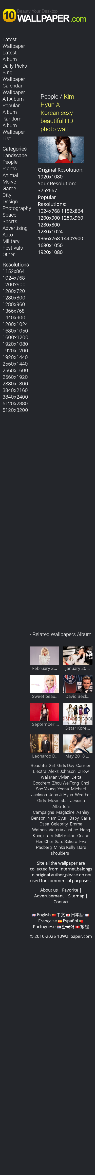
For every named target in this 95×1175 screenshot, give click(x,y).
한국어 (68, 926)
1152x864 (14, 271)
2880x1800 (15, 383)
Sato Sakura (66, 841)
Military (11, 241)
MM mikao (65, 835)
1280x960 (14, 304)
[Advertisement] (61, 445)
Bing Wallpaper (14, 75)
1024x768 (14, 277)
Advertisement (49, 896)
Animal (10, 175)
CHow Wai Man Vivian (65, 774)
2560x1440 (15, 363)
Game (9, 188)
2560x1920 (15, 376)
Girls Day (65, 765)
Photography (17, 208)
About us (49, 890)
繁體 (84, 926)
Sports (10, 221)
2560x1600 (15, 370)
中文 (60, 914)
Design (10, 201)
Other (9, 254)
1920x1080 (15, 343)
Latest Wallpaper (14, 42)
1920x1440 (15, 357)
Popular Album (11, 108)
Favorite (70, 890)
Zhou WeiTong (65, 783)
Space (9, 214)
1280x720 (14, 291)
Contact (61, 902)
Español (70, 921)
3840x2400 (15, 396)
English (44, 914)
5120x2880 (15, 403)
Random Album (12, 121)
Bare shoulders (68, 850)
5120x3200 (15, 409)
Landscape (15, 155)
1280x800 (14, 297)
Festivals (13, 247)
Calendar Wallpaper (14, 88)
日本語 (77, 914)
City (7, 194)
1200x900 (14, 284)
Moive (9, 181)
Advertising (15, 227)
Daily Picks (15, 65)
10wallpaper (47, 14)
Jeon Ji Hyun (61, 794)
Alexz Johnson (61, 771)
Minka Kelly (64, 847)
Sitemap (76, 896)
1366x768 (14, 310)
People (10, 161)
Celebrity (59, 824)
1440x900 (14, 317)
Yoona (63, 789)
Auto (8, 234)
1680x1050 (15, 330)
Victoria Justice (63, 830)
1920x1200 (15, 350)
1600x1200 (15, 337)
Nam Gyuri (57, 818)
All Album (13, 98)
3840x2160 (15, 390)
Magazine (65, 812)
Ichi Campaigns (51, 809)
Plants (10, 168)
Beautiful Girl (43, 765)
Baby (74, 818)
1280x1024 (15, 324)
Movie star (58, 800)
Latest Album (10, 55)
